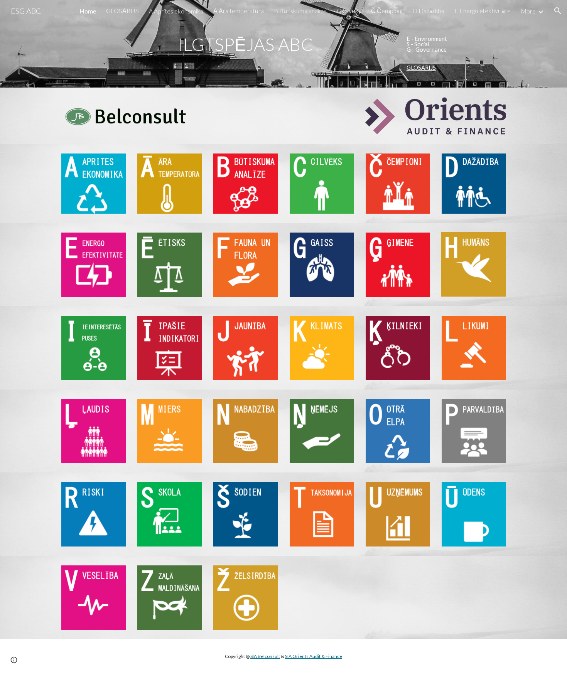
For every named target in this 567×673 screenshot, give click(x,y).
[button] (557, 11)
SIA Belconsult (265, 656)
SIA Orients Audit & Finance (313, 656)
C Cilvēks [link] (349, 10)
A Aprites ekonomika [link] (176, 11)
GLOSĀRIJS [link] (122, 10)
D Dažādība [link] (428, 10)
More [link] (528, 11)
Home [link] (87, 11)
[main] (245, 44)
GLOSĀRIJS (421, 67)
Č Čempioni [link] (386, 10)
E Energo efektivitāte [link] (482, 10)
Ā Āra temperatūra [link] (238, 10)
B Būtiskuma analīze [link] (300, 10)
